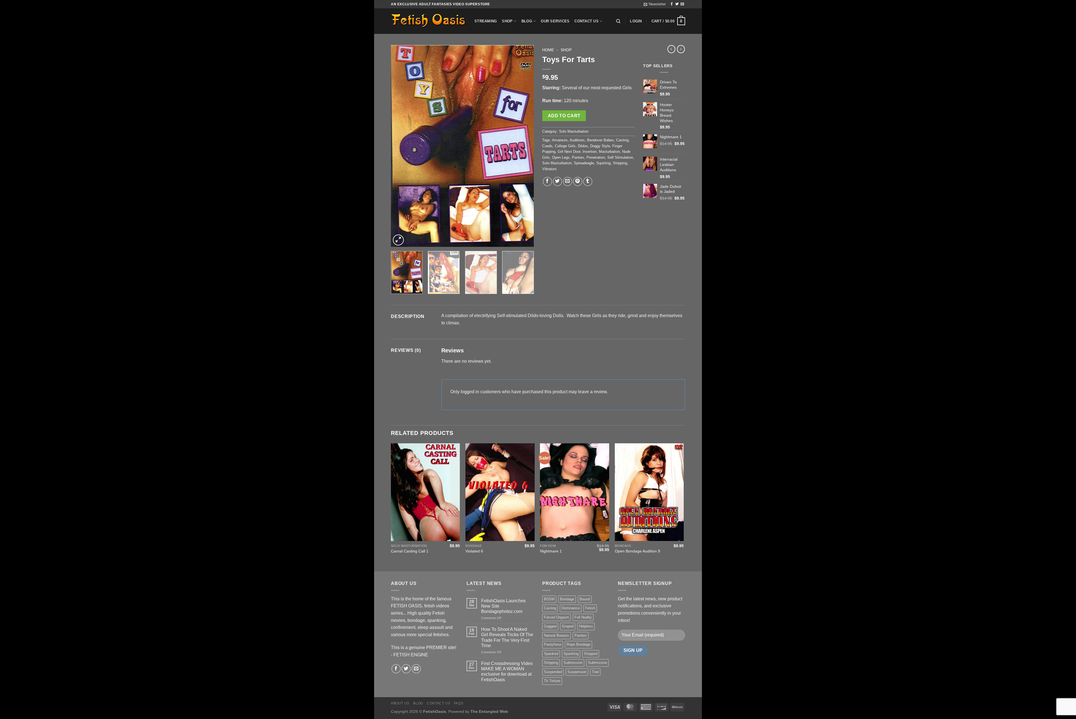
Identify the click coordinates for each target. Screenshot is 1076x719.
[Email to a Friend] (567, 181)
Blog (526, 21)
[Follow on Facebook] (671, 4)
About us (400, 703)
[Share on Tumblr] (587, 181)
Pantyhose (552, 644)
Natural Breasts (556, 635)
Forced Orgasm (556, 617)
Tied (595, 672)
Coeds (547, 146)
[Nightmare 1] (574, 492)
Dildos (583, 146)
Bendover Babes (600, 140)
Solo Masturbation (573, 131)
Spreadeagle (584, 163)
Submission (573, 663)
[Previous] (401, 146)
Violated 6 (474, 551)
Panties (578, 157)
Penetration (595, 157)
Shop (507, 21)
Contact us (586, 21)
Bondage (567, 599)
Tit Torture (552, 681)
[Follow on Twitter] (677, 4)
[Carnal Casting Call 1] (425, 492)
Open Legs (561, 157)
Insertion (590, 151)
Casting (622, 140)
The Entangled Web (489, 711)
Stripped (590, 654)
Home (548, 50)
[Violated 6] (500, 492)
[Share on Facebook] (547, 181)
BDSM (549, 599)
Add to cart (564, 115)
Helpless (586, 626)
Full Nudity (583, 617)
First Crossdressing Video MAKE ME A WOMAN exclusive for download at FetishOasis (507, 671)
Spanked (551, 654)
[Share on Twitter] (557, 181)
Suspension (576, 672)
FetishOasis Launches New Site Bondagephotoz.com (503, 606)
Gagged (550, 626)
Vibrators (549, 169)
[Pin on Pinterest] (577, 181)
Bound (584, 599)
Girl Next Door (569, 151)
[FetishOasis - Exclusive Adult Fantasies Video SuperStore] (428, 21)
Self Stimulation (620, 157)
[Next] (524, 146)
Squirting (603, 163)
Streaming (485, 21)
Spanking (571, 654)
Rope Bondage (578, 644)
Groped (568, 626)
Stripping (620, 163)
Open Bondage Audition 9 (637, 551)
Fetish (590, 608)
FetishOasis (434, 711)
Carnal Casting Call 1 (409, 551)
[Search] (618, 21)
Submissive (597, 663)
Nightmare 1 (551, 551)
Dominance (571, 608)
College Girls (565, 146)
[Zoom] (398, 240)
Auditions (577, 140)
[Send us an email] (682, 4)
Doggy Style (600, 146)
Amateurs (560, 140)
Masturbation (609, 151)
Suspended (553, 672)
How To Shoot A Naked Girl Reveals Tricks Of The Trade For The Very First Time (507, 637)
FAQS (458, 703)
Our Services (555, 21)
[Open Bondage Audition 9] (649, 492)
